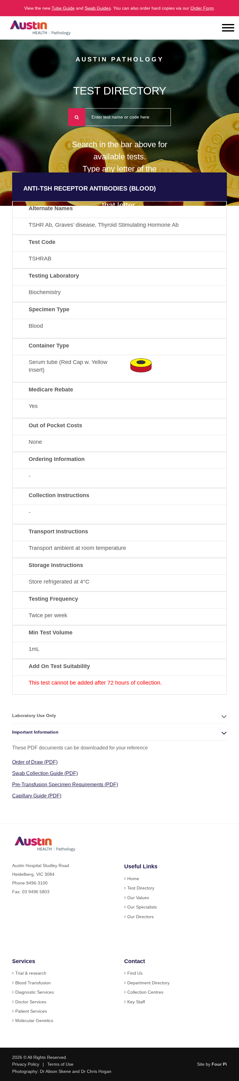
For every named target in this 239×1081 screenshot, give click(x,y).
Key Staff (136, 1001)
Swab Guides (98, 8)
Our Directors (140, 916)
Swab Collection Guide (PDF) (45, 773)
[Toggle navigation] (228, 28)
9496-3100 (37, 882)
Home (133, 878)
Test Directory (140, 887)
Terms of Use (60, 1064)
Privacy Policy (25, 1064)
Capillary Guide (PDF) (36, 795)
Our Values (138, 897)
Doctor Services (30, 1001)
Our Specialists (142, 906)
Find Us (135, 973)
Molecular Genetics (34, 1020)
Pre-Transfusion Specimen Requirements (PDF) (65, 784)
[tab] (119, 715)
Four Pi (219, 1064)
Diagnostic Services (34, 992)
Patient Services (31, 1011)
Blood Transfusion (33, 982)
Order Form (202, 8)
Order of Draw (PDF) (35, 762)
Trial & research (30, 973)
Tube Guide (63, 8)
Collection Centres (145, 992)
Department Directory (148, 982)
